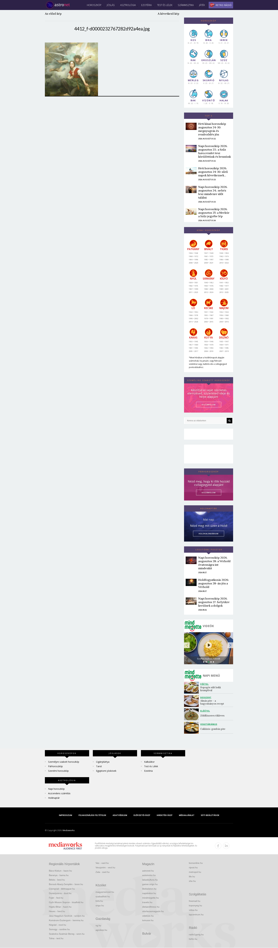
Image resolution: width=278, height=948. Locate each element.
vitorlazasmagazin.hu (153, 911)
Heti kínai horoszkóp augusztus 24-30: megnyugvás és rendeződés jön (212, 129)
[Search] (229, 420)
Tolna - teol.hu (56, 938)
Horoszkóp (94, 5)
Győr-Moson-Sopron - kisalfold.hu (66, 902)
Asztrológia (128, 5)
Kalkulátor (149, 761)
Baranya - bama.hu (59, 875)
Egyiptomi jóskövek (106, 770)
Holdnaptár (54, 797)
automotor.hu (149, 875)
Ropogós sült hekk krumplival (211, 689)
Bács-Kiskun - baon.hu (60, 870)
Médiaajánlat (186, 815)
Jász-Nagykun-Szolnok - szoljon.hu (67, 916)
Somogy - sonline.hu (59, 929)
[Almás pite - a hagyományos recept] (192, 701)
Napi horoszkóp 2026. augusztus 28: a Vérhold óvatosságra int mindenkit (214, 563)
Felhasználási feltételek (92, 815)
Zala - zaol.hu (103, 872)
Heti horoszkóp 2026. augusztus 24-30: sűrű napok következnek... (213, 171)
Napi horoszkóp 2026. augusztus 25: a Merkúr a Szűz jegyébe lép (213, 212)
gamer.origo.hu (150, 884)
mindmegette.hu (150, 897)
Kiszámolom (209, 492)
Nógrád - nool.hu (57, 925)
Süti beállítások (210, 815)
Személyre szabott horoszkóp (63, 761)
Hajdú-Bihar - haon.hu (60, 906)
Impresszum (65, 815)
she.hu (192, 881)
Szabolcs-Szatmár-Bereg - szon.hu (66, 934)
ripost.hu (193, 867)
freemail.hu (194, 901)
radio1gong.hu (196, 934)
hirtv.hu (99, 901)
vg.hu (98, 925)
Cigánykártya (102, 761)
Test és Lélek (164, 5)
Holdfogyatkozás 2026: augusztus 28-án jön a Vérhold (213, 583)
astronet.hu (148, 870)
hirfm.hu (193, 939)
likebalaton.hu (149, 888)
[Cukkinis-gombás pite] (192, 728)
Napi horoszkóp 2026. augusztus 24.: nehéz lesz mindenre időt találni (212, 192)
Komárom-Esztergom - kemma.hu (66, 920)
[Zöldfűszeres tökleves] (192, 714)
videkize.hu (148, 916)
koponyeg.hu (195, 905)
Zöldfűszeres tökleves (212, 715)
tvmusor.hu (147, 920)
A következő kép (168, 13)
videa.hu (193, 910)
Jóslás (111, 5)
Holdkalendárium (208, 533)
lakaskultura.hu (150, 879)
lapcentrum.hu (196, 914)
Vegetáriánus (208, 724)
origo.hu (100, 905)
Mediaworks (69, 830)
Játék (202, 5)
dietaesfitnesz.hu (150, 906)
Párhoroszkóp (55, 766)
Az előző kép (53, 13)
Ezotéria (146, 5)
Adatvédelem (120, 815)
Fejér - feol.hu (56, 897)
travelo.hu (147, 902)
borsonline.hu (196, 863)
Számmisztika (186, 5)
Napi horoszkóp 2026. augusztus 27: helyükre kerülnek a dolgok (214, 602)
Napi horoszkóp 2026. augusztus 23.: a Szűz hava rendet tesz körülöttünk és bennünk (214, 151)
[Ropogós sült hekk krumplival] (192, 688)
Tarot (99, 766)
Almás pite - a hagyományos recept (212, 702)
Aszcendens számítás (59, 793)
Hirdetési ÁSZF (164, 815)
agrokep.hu (101, 930)
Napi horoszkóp (56, 788)
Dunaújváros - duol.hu (60, 893)
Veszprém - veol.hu (105, 867)
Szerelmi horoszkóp (58, 770)
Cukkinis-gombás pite (212, 728)
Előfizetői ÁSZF (142, 815)
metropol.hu (195, 872)
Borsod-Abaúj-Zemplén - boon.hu (66, 884)
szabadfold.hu (103, 896)
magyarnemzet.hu (105, 892)
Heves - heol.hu (57, 911)
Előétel (205, 711)
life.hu (192, 876)
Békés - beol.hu (57, 879)
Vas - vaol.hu (102, 863)
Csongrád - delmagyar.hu (62, 888)
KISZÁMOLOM (209, 404)
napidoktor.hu (149, 893)
